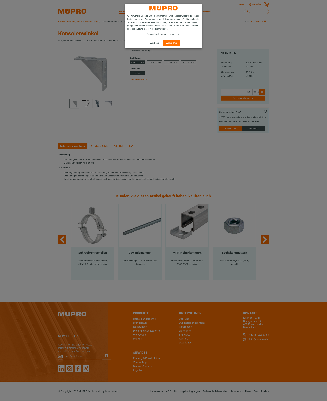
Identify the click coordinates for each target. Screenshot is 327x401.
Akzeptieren (171, 43)
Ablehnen (154, 43)
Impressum (175, 34)
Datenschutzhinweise (156, 34)
